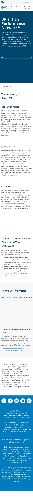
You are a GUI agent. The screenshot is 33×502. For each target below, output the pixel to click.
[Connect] (16, 401)
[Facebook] (3, 401)
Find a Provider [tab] (9, 297)
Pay (23, 2)
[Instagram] (10, 401)
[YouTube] (22, 401)
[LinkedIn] (29, 401)
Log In (29, 2)
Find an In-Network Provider (12, 350)
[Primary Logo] (8, 7)
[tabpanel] (16, 328)
